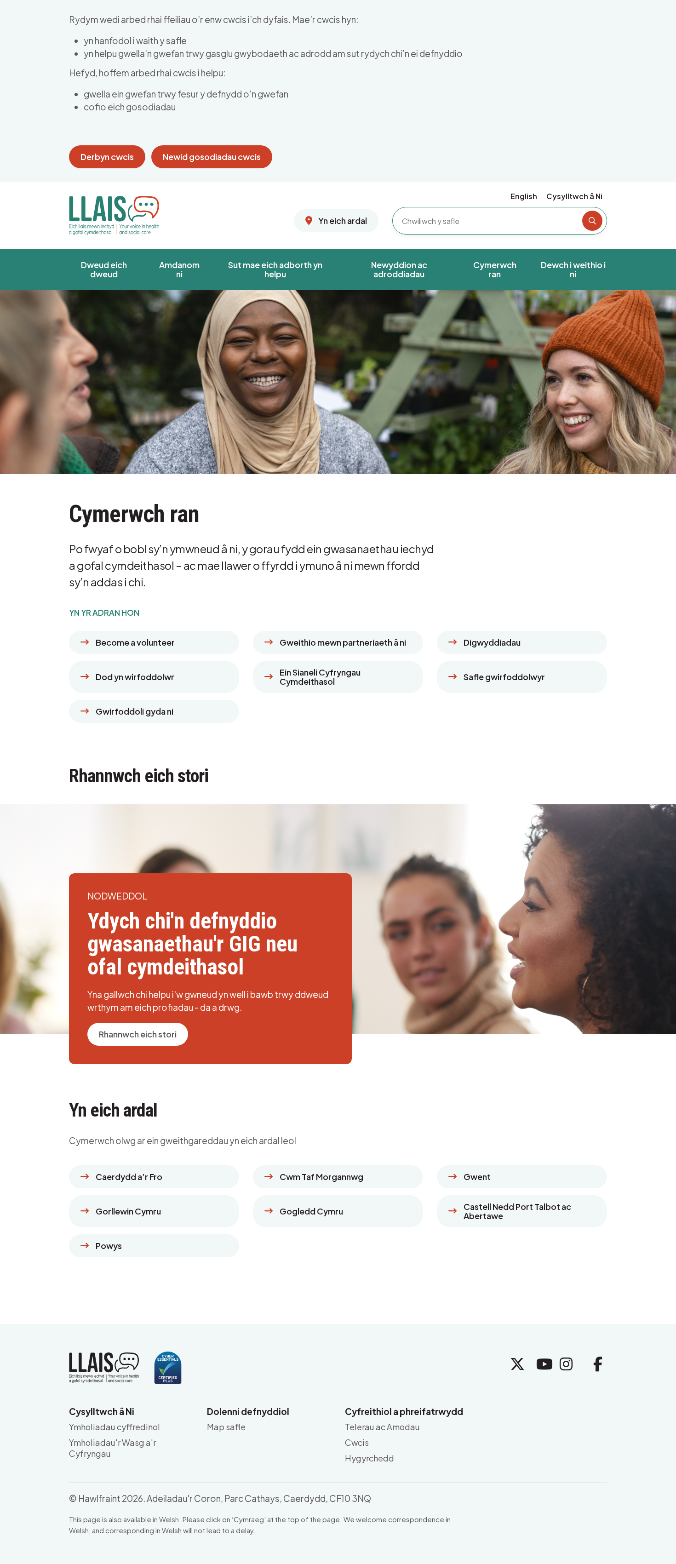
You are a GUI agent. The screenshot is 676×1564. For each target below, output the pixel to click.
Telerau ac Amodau (382, 1426)
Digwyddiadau (492, 642)
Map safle (226, 1426)
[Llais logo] (114, 212)
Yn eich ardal (342, 220)
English (523, 196)
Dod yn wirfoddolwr (135, 676)
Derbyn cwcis (107, 156)
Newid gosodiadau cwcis (212, 156)
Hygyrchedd (369, 1458)
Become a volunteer (135, 642)
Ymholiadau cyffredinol (114, 1426)
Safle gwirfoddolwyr (504, 676)
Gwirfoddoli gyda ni (134, 711)
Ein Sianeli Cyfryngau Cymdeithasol (320, 677)
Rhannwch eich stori (138, 1034)
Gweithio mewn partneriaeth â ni (343, 642)
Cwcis (357, 1442)
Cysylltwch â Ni (574, 196)
